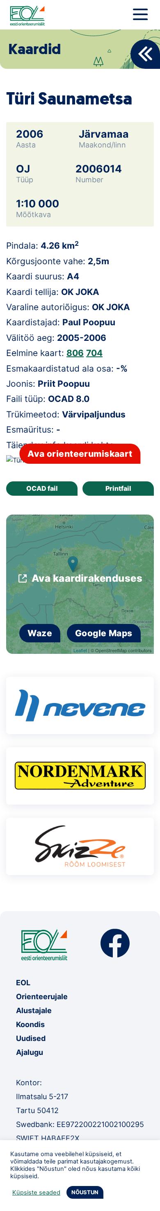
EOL (23, 982)
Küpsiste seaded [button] (36, 1192)
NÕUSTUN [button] (84, 1192)
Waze (39, 633)
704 (94, 353)
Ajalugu (29, 1052)
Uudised (31, 1038)
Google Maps (104, 633)
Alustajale (34, 1010)
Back (145, 54)
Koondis (30, 1024)
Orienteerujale (42, 996)
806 (75, 353)
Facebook (115, 943)
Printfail (118, 488)
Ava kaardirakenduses (87, 578)
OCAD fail (42, 488)
